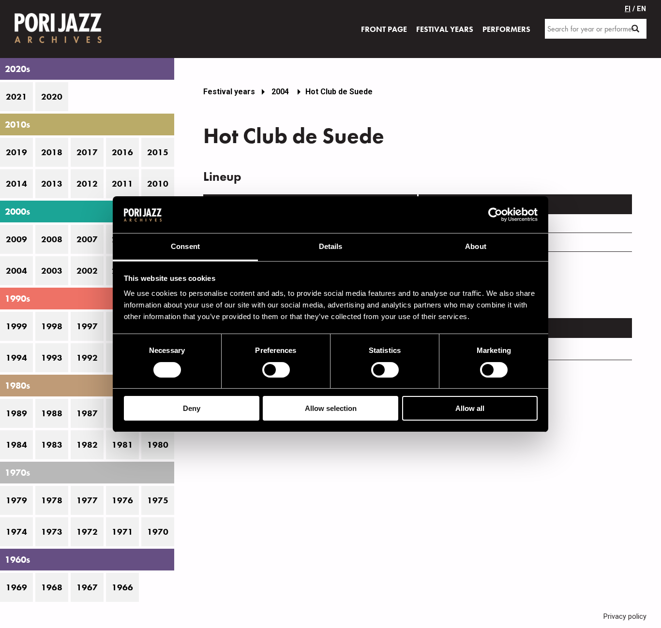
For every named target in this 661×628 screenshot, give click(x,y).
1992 (87, 357)
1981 (122, 444)
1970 (157, 531)
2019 (16, 152)
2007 (87, 239)
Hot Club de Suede (339, 91)
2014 (16, 183)
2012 (87, 183)
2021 (16, 96)
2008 (51, 239)
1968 (51, 587)
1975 (157, 500)
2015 (157, 152)
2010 (157, 183)
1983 (51, 444)
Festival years (229, 91)
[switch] (276, 370)
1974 (16, 531)
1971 (122, 531)
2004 (16, 270)
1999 (16, 326)
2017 (87, 152)
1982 (87, 444)
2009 (16, 239)
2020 (51, 96)
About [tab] (475, 246)
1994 (16, 357)
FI (628, 9)
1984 (16, 444)
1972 (87, 531)
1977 (87, 500)
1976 (122, 500)
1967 (87, 587)
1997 (87, 326)
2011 (122, 183)
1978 (51, 500)
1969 (16, 587)
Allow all (469, 408)
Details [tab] (331, 246)
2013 (51, 183)
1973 (51, 531)
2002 (87, 270)
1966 (122, 587)
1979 (16, 500)
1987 (87, 413)
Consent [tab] (185, 246)
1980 (157, 444)
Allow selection (331, 408)
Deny (191, 408)
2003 (51, 270)
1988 (51, 413)
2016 (122, 152)
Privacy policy (624, 617)
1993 (51, 357)
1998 (51, 326)
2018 (51, 152)
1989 (16, 413)
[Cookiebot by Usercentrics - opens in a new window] (495, 214)
